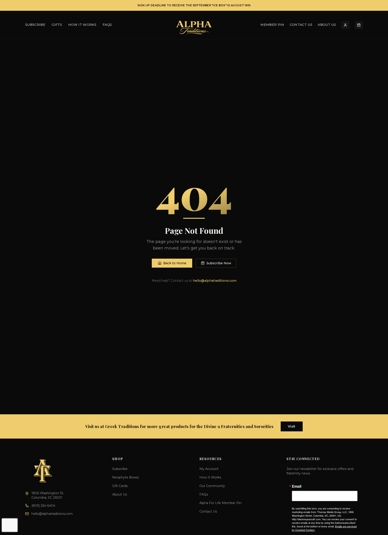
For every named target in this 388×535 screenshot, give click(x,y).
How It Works (82, 25)
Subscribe (120, 469)
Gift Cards (120, 486)
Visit (291, 426)
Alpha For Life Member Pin (220, 503)
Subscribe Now (218, 263)
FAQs (107, 25)
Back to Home (174, 263)
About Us (327, 25)
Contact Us (301, 25)
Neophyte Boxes (125, 477)
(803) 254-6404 (43, 506)
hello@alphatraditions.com (214, 281)
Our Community (212, 486)
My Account (208, 469)
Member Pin (272, 25)
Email (296, 486)
